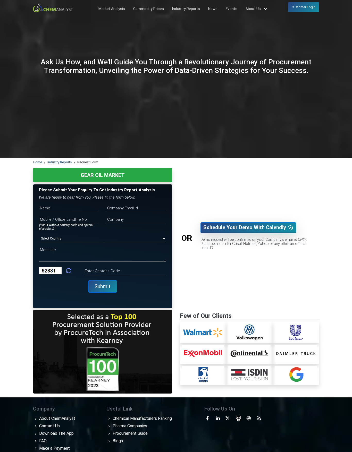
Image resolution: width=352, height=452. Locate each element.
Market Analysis (111, 9)
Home (37, 162)
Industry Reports (186, 9)
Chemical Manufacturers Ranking (142, 418)
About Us (254, 9)
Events (231, 9)
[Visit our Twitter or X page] (227, 417)
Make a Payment (54, 448)
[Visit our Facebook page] (207, 417)
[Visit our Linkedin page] (217, 417)
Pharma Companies (129, 425)
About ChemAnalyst (56, 418)
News (212, 9)
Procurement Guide (130, 433)
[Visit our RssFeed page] (259, 417)
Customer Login (303, 7)
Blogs (117, 440)
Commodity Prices (148, 9)
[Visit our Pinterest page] (248, 417)
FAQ (42, 440)
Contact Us (49, 425)
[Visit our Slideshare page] (238, 417)
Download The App (56, 433)
